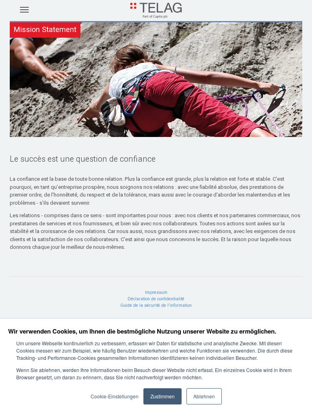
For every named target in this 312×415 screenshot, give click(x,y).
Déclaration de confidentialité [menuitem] (156, 299)
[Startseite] (156, 15)
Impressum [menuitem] (156, 292)
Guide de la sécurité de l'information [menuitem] (156, 305)
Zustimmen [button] (162, 396)
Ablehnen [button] (204, 396)
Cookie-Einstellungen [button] (115, 396)
